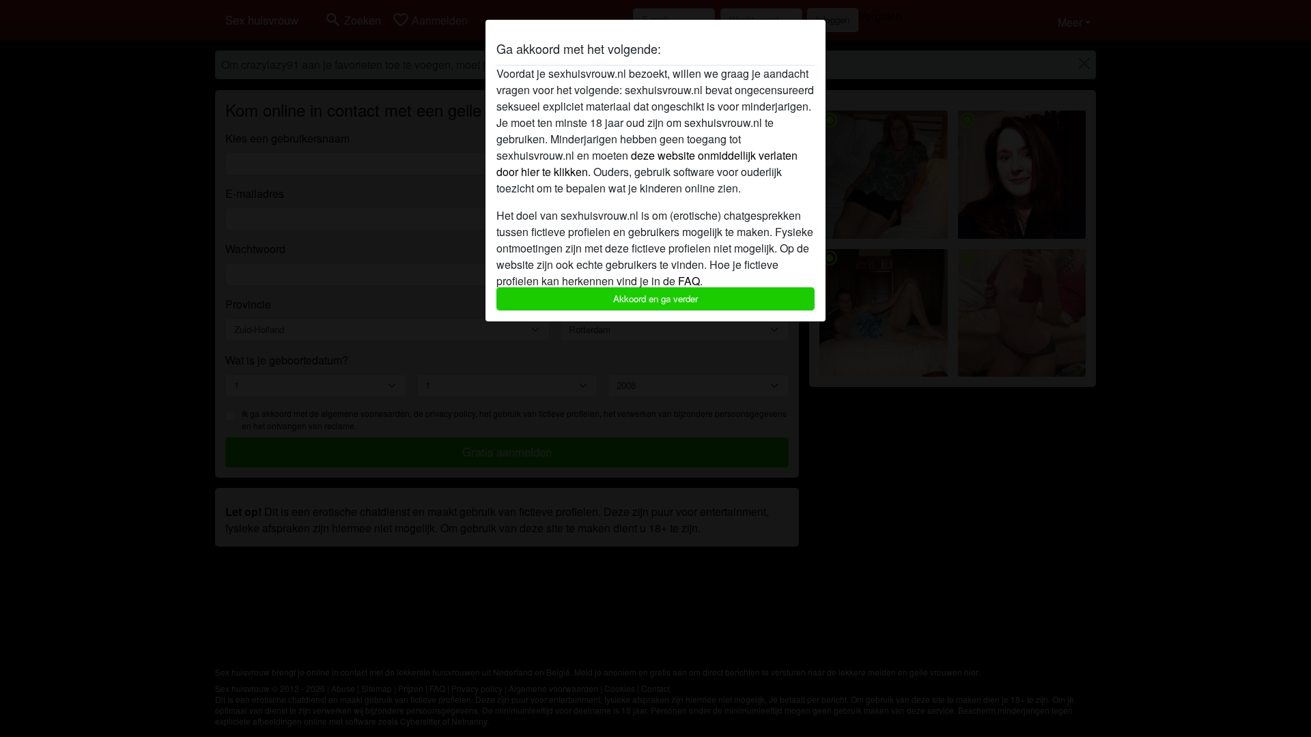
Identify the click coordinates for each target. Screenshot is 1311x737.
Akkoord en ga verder (655, 298)
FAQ (689, 281)
